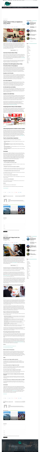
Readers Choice (5, 20)
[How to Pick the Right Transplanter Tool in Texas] (28, 38)
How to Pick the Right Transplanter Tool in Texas (33, 38)
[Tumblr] (22, 448)
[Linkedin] (19, 448)
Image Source (4, 126)
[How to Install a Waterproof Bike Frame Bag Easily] (28, 34)
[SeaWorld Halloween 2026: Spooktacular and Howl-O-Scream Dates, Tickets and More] (21, 210)
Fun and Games (31, 29)
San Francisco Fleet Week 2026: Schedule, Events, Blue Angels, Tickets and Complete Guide (7, 213)
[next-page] (4, 215)
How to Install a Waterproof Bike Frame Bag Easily (33, 34)
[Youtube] (36, 0)
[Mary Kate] (3, 24)
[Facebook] (33, 0)
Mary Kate (9, 199)
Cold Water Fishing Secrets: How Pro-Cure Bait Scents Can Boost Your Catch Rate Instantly (13, 186)
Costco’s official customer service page (12, 104)
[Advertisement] (20, 13)
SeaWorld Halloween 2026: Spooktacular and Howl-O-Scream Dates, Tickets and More (21, 213)
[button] (36, 7)
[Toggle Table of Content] (16, 50)
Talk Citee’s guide (23, 57)
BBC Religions (22, 135)
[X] (34, 0)
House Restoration (32, 26)
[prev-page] (3, 215)
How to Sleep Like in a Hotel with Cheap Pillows (14, 213)
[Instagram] (17, 448)
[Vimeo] (35, 0)
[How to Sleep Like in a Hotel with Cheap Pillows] (14, 210)
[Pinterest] (20, 448)
